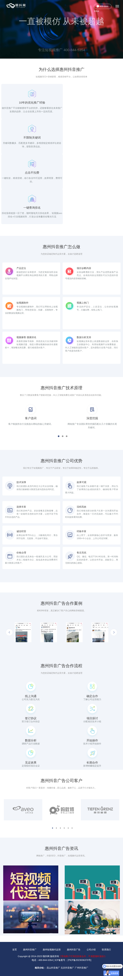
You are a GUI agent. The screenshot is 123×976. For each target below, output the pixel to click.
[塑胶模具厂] (28, 632)
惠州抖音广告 (73, 949)
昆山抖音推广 (53, 967)
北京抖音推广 (67, 967)
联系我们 (106, 949)
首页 (14, 949)
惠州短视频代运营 (52, 949)
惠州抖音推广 (30, 949)
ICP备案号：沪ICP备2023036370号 (73, 960)
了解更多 (61, 46)
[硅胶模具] (105, 632)
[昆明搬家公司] (80, 632)
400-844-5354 (101, 7)
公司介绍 (91, 949)
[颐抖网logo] (16, 5)
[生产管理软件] (54, 632)
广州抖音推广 (81, 967)
